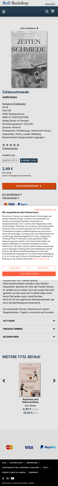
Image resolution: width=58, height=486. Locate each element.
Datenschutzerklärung (45, 209)
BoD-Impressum (41, 259)
